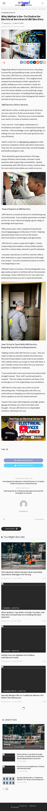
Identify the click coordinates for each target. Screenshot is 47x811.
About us (33, 806)
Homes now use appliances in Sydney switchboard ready (17, 656)
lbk (21, 142)
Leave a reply (10, 529)
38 (45, 701)
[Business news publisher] (23, 3)
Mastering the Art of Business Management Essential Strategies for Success (23, 492)
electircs (26, 142)
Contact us (23, 806)
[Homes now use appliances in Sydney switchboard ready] (23, 638)
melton (33, 142)
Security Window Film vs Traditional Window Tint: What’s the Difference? (22, 696)
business (7, 567)
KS (7, 449)
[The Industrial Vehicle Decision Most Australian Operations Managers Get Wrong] (23, 555)
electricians (12, 232)
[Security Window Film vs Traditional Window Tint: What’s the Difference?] (23, 679)
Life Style (15, 567)
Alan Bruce (7, 23)
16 (45, 621)
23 (45, 661)
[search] (42, 3)
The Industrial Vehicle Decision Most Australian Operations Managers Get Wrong (21, 573)
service (4, 405)
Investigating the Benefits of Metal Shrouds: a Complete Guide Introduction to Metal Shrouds (23, 482)
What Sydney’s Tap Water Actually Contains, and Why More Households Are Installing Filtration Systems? (22, 614)
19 (45, 578)
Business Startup (9, 12)
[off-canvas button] (4, 3)
